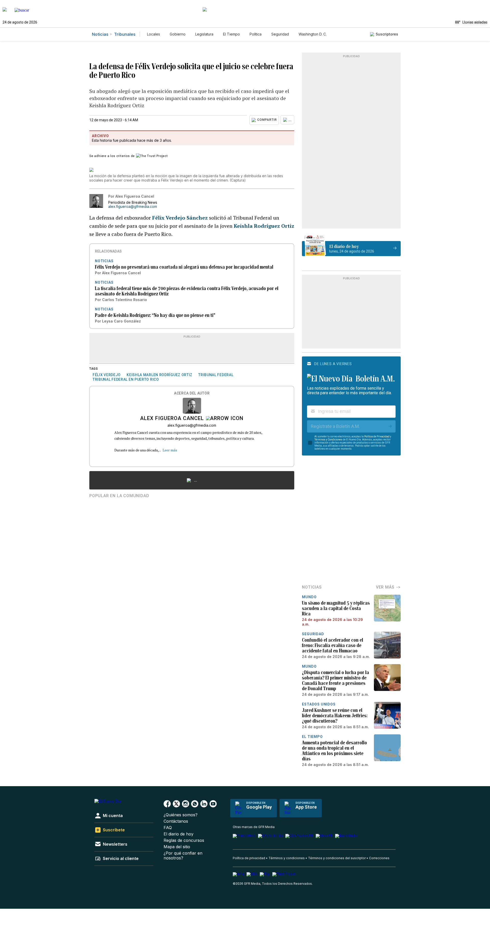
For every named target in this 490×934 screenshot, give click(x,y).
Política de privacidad (249, 858)
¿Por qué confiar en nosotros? (183, 855)
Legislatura (204, 34)
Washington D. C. (313, 34)
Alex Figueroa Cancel (172, 418)
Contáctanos (176, 821)
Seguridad (280, 34)
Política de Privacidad (376, 436)
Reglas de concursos (184, 840)
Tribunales (125, 34)
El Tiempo (231, 34)
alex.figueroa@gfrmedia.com (132, 207)
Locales (153, 34)
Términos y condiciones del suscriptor (337, 858)
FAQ (168, 827)
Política (256, 34)
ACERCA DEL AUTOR (192, 393)
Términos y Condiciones (328, 439)
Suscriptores (387, 34)
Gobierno (178, 34)
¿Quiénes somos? (181, 814)
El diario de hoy (178, 834)
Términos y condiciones (286, 858)
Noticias (100, 34)
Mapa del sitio (177, 846)
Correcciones (379, 858)
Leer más (170, 450)
